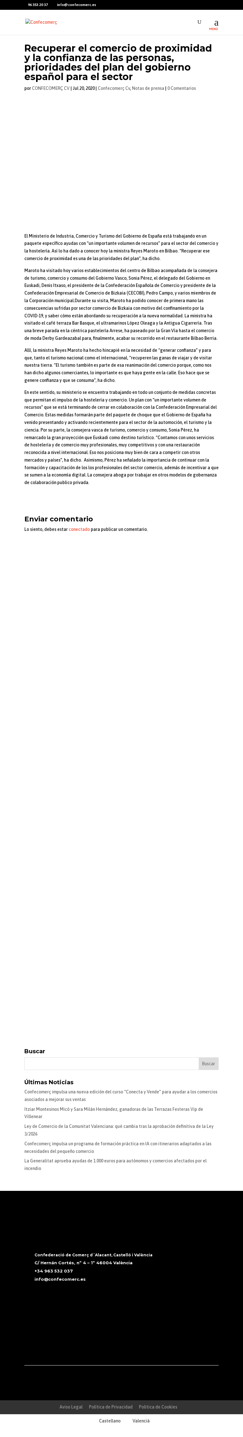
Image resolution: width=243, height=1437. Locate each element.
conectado (79, 529)
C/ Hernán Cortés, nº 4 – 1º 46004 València (83, 1262)
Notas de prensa (148, 88)
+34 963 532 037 (53, 1270)
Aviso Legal (71, 1406)
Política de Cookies (158, 1406)
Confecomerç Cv (114, 88)
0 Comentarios (181, 88)
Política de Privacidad (111, 1406)
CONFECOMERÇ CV (51, 88)
